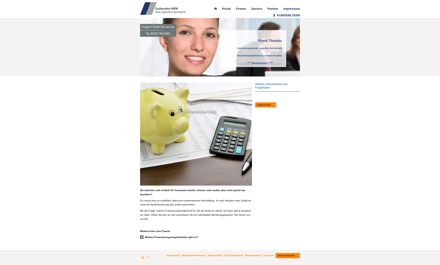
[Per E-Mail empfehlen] (147, 257)
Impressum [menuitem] (291, 8)
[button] (171, 237)
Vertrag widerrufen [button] (286, 256)
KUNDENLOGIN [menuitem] (288, 15)
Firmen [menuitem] (241, 8)
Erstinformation (234, 255)
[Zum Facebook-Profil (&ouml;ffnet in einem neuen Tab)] (142, 257)
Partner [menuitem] (272, 8)
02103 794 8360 (160, 33)
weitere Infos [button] (264, 104)
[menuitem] (215, 8)
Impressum (173, 255)
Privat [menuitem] (226, 8)
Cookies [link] (268, 255)
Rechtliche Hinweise (194, 255)
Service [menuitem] (256, 8)
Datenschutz (215, 255)
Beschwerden (253, 255)
